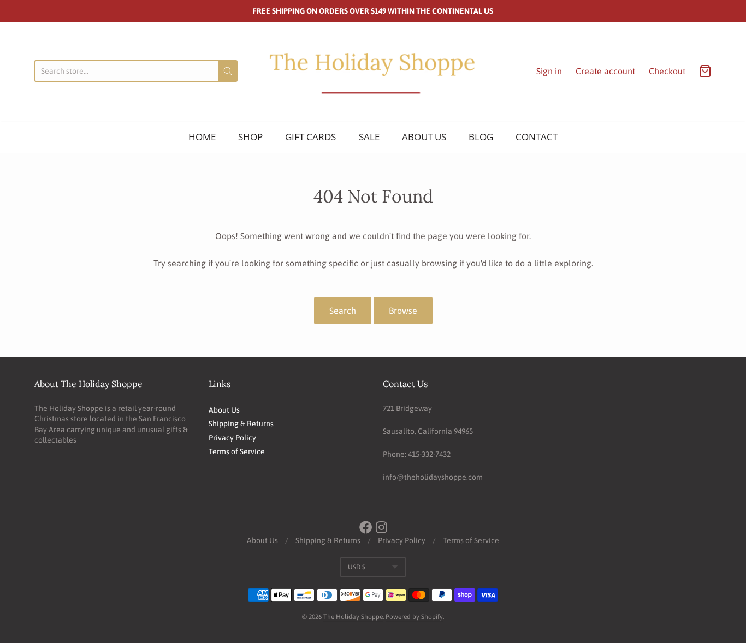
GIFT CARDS (310, 136)
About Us (224, 410)
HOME (202, 136)
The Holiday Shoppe (353, 617)
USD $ (356, 567)
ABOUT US (424, 136)
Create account (605, 71)
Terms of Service (237, 451)
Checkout (667, 71)
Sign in (549, 71)
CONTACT (537, 136)
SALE (369, 136)
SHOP (250, 136)
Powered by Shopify (414, 617)
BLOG (481, 136)
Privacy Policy (232, 437)
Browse (403, 310)
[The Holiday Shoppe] (373, 71)
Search (342, 310)
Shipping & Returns (241, 423)
